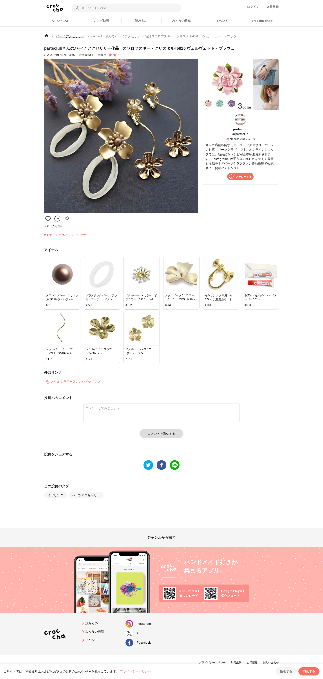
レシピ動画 (101, 20)
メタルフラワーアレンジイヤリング (75, 381)
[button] (48, 219)
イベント (222, 20)
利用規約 (236, 662)
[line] (175, 465)
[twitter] (148, 465)
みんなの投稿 (181, 20)
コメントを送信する (161, 433)
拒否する (286, 671)
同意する (309, 671)
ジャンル (63, 20)
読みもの (141, 20)
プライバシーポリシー (212, 662)
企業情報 (252, 662)
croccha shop (262, 20)
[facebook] (161, 465)
